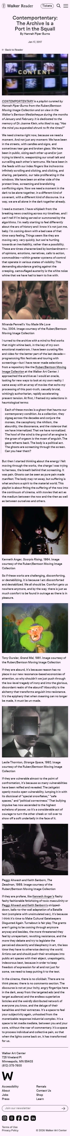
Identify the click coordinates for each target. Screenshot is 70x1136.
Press (5, 1099)
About (6, 1090)
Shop (39, 1095)
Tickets (47, 5)
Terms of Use (10, 1127)
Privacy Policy (10, 1130)
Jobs (5, 1095)
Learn (40, 1099)
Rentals (41, 1086)
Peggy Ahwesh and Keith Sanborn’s (25, 905)
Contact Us (43, 1090)
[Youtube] (26, 1119)
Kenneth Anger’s (43, 896)
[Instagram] (4, 1119)
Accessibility (10, 1086)
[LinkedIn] (33, 1119)
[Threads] (11, 1119)
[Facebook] (18, 1119)
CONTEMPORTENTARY (17, 101)
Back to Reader (14, 50)
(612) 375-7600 (12, 1065)
